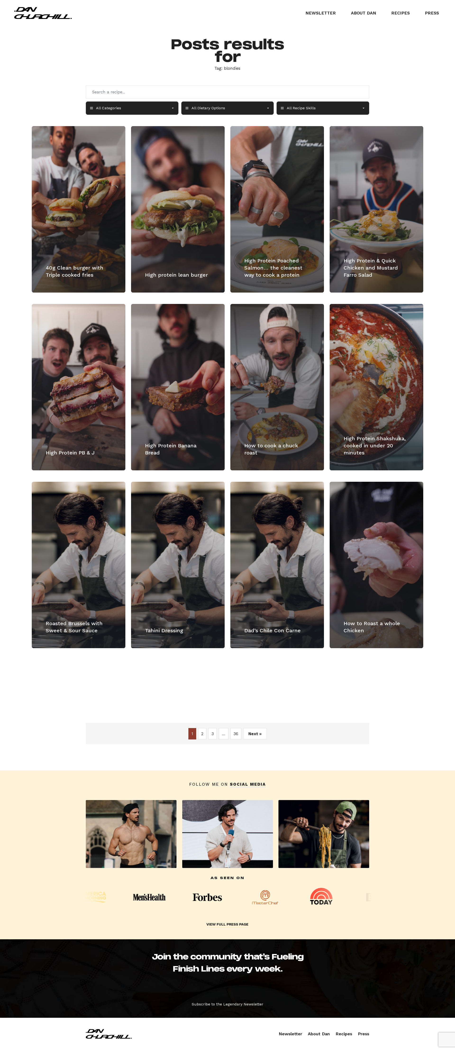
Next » (255, 733)
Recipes (400, 12)
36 (235, 733)
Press (432, 12)
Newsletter (320, 12)
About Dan (363, 12)
